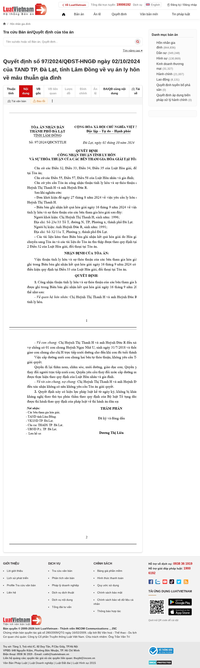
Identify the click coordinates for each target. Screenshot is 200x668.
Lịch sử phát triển (17, 578)
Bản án (79, 14)
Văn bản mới (149, 14)
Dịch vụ (137, 4)
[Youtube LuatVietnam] (164, 582)
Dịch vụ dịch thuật (63, 592)
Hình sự (162, 58)
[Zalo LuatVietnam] (157, 582)
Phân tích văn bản (63, 578)
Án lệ (97, 14)
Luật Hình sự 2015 (84, 662)
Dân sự (161, 53)
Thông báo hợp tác (109, 611)
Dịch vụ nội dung (62, 599)
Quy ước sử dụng (108, 585)
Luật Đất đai (63, 662)
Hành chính (164, 74)
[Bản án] (25, 9)
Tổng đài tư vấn (61, 607)
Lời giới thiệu (15, 570)
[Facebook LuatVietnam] (150, 582)
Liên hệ (11, 592)
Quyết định (119, 14)
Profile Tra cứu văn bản (21, 585)
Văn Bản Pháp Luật (15, 662)
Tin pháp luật (181, 14)
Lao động (163, 79)
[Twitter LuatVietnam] (179, 582)
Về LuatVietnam (75, 4)
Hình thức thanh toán (110, 578)
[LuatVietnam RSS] (186, 582)
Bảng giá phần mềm (109, 570)
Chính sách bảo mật (109, 592)
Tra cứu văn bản (62, 570)
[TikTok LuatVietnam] (172, 582)
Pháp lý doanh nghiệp (65, 585)
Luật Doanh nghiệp (41, 662)
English (155, 4)
